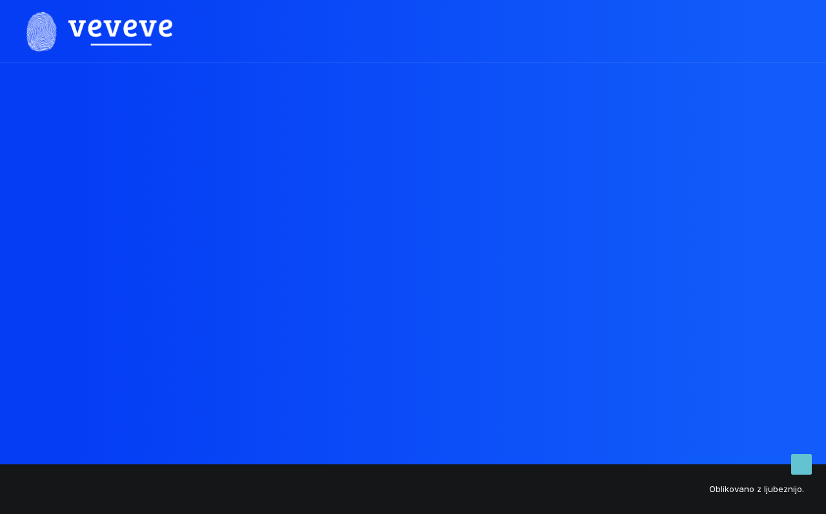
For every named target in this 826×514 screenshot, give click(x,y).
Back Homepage (413, 342)
